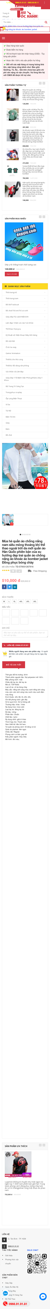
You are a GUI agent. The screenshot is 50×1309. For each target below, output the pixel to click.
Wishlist (21, 6)
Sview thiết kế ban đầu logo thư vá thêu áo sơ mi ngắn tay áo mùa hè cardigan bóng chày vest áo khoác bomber (33, 170)
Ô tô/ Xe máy (11, 347)
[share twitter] (9, 586)
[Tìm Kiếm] (46, 22)
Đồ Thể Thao (10, 1299)
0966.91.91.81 (13, 1246)
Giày (8, 423)
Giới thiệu (9, 1255)
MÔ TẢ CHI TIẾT (13, 665)
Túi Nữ (8, 410)
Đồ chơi (9, 435)
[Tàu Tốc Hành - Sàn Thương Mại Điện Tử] (25, 12)
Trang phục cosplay (14, 392)
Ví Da (8, 404)
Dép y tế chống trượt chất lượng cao (20, 264)
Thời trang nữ (11, 292)
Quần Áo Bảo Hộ (11, 1287)
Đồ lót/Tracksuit (12, 304)
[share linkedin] (14, 586)
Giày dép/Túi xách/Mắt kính (17, 317)
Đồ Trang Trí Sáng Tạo (15, 386)
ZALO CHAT (33, 1250)
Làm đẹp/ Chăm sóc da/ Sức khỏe (19, 323)
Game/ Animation (13, 353)
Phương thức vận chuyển (12, 1261)
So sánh (32, 6)
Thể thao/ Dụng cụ (13, 329)
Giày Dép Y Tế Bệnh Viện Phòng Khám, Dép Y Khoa (23, 379)
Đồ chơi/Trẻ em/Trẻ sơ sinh (17, 310)
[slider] (6, 570)
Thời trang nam (12, 298)
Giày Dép (8, 1283)
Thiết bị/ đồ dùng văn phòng (17, 365)
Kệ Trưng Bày (10, 1291)
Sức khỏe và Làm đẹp (14, 371)
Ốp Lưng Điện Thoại (14, 398)
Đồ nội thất (10, 341)
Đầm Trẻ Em (10, 417)
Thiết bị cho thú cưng (14, 359)
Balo (7, 429)
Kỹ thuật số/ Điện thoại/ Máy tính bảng (21, 335)
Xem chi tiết (12, 274)
